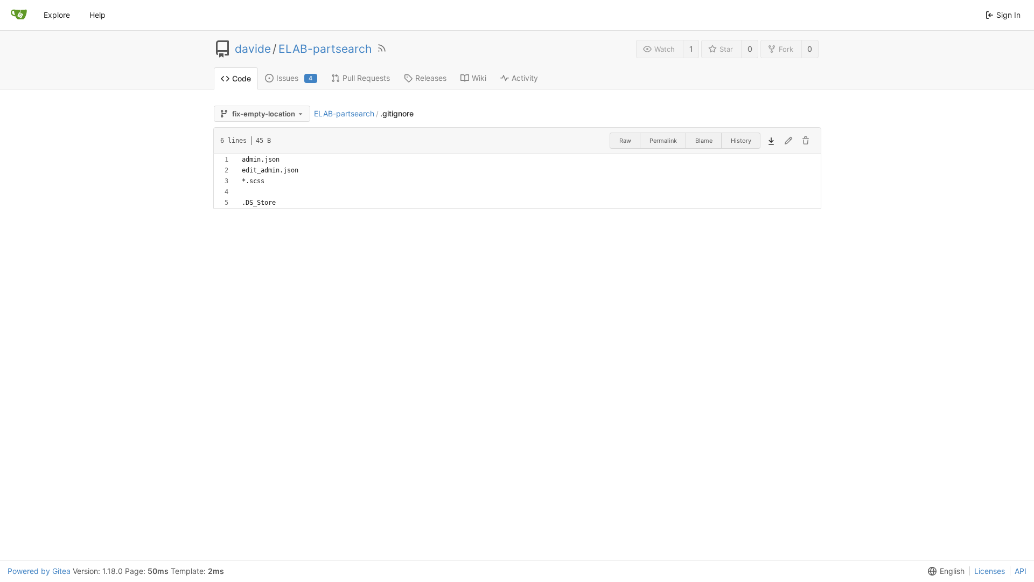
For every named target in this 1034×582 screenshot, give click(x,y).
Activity (525, 77)
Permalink (663, 140)
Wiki (479, 77)
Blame (703, 140)
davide (253, 49)
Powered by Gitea (39, 571)
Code (241, 78)
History (741, 140)
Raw (625, 140)
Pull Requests (366, 77)
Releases (430, 77)
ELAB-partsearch (325, 49)
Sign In (1008, 14)
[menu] (944, 571)
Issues (294, 77)
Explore (57, 14)
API (1020, 571)
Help (97, 14)
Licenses (989, 571)
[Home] (19, 15)
